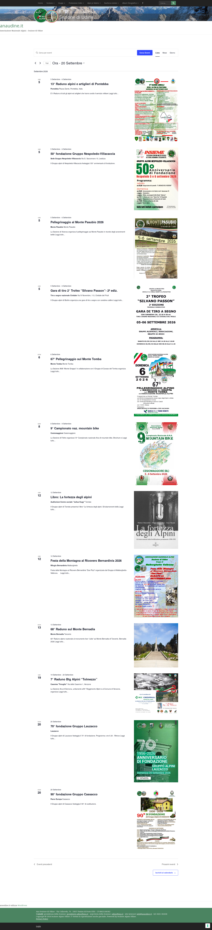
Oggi (47, 63)
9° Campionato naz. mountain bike (75, 428)
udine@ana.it (117, 914)
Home (40, 3)
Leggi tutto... (114, 93)
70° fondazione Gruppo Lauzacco (74, 726)
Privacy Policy (42, 919)
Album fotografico (129, 3)
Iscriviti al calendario (164, 872)
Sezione (49, 3)
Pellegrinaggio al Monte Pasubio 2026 (77, 222)
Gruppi (61, 3)
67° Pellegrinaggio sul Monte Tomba (76, 359)
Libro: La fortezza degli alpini (71, 497)
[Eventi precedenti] (35, 63)
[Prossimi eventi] (40, 63)
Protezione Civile (75, 3)
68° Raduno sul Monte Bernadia (73, 629)
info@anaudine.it (144, 914)
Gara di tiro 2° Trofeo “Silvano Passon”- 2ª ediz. (84, 290)
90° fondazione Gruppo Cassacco (74, 794)
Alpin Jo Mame (93, 3)
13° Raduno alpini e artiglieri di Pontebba (79, 84)
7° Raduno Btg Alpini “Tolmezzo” (74, 679)
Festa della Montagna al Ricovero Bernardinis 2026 (86, 560)
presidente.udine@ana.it (77, 914)
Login (38, 926)
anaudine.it (11, 26)
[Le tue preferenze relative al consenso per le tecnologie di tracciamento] (207, 925)
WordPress (22, 905)
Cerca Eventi (144, 52)
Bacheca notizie (110, 3)
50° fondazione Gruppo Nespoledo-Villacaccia (83, 153)
